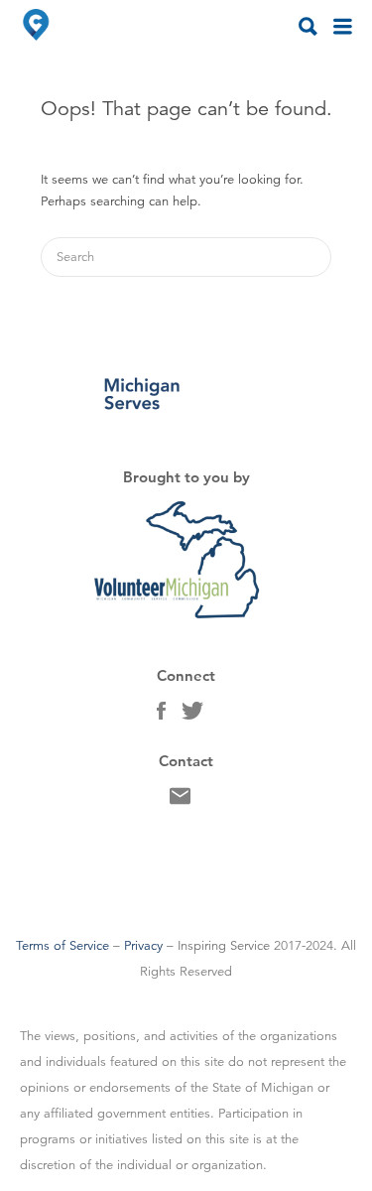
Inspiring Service (224, 946)
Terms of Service (62, 946)
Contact (180, 801)
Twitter (192, 715)
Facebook (161, 715)
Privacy (143, 946)
